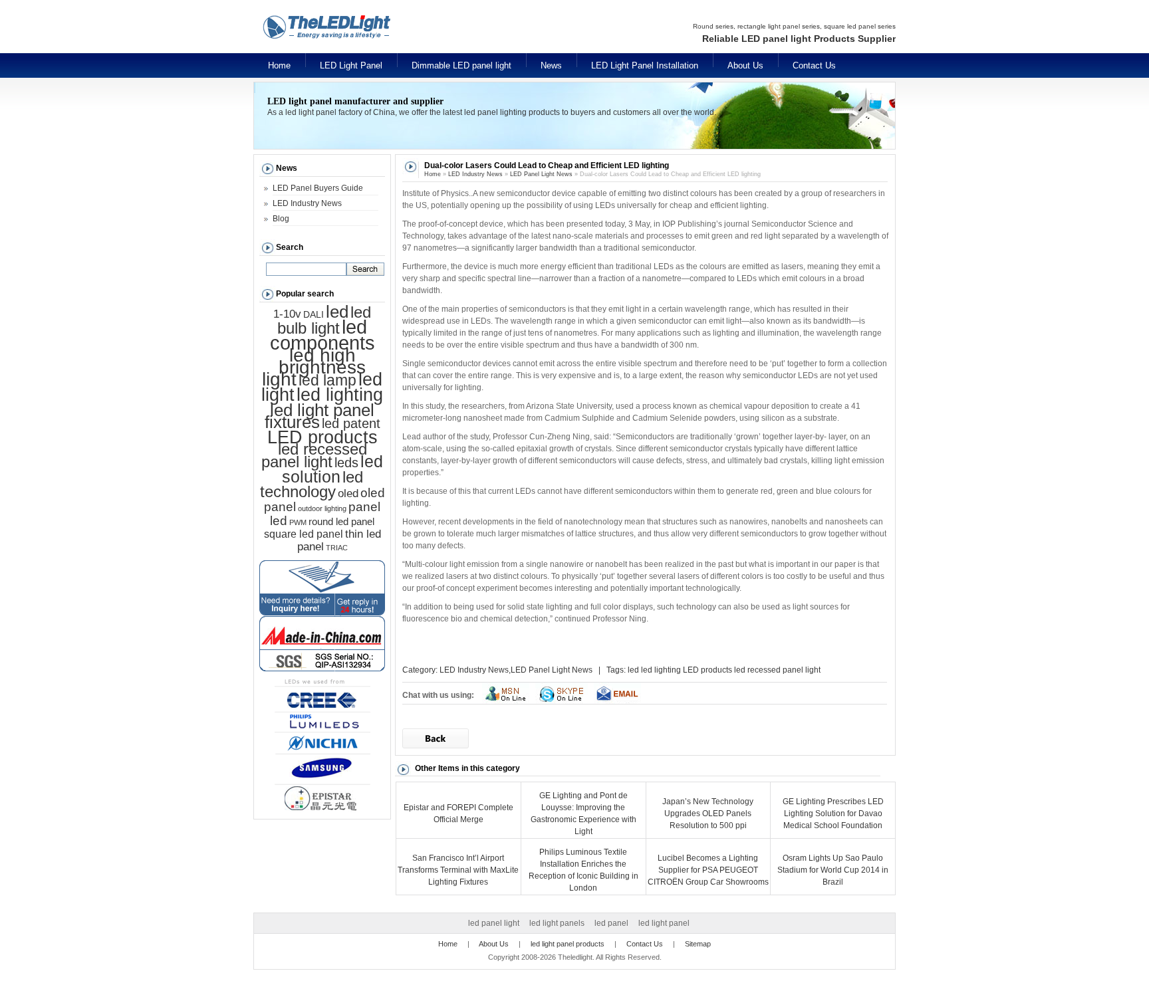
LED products (707, 670)
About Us (745, 65)
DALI (313, 315)
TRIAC (337, 548)
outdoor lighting (322, 508)
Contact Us (814, 65)
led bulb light (324, 320)
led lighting (661, 670)
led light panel (664, 923)
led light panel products (567, 944)
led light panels (556, 923)
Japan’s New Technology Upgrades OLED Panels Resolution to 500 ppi (707, 813)
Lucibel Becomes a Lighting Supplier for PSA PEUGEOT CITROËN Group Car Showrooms (708, 870)
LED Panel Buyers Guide (318, 188)
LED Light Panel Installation (644, 65)
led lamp (327, 380)
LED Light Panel (351, 65)
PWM (298, 522)
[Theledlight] (368, 44)
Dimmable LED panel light (461, 65)
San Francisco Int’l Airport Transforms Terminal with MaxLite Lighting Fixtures (458, 870)
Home (279, 65)
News (551, 65)
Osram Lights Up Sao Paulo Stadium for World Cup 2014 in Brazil (832, 870)
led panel (611, 923)
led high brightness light (314, 366)
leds (346, 462)
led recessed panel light (777, 670)
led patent (351, 423)
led (633, 670)
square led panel (303, 534)
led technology (311, 484)
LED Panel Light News (541, 174)
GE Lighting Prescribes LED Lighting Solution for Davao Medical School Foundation (833, 813)
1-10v (287, 314)
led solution (333, 469)
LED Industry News (475, 174)
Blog (281, 218)
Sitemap (698, 944)
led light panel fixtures (320, 416)
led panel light (493, 923)
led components (322, 335)
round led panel (341, 521)
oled (348, 493)
